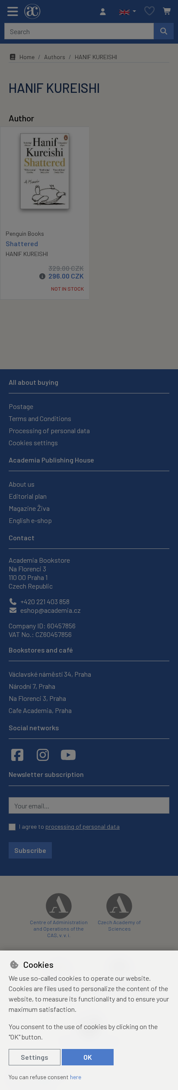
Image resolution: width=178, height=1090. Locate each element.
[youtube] (68, 754)
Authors (54, 56)
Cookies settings (33, 442)
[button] (127, 11)
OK (87, 1057)
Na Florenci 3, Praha (37, 698)
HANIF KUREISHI (27, 253)
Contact (22, 537)
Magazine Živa (29, 508)
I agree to (69, 826)
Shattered (22, 243)
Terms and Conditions (40, 418)
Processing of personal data (49, 430)
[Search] (164, 31)
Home (27, 56)
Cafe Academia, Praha (40, 710)
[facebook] (17, 754)
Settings (34, 1057)
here (75, 1076)
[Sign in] (105, 11)
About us (22, 484)
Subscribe (30, 850)
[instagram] (42, 754)
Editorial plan (28, 496)
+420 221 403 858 (44, 601)
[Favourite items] (149, 11)
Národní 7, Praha (32, 686)
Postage (21, 406)
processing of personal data (82, 826)
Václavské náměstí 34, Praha (50, 674)
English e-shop (30, 520)
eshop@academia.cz (50, 610)
